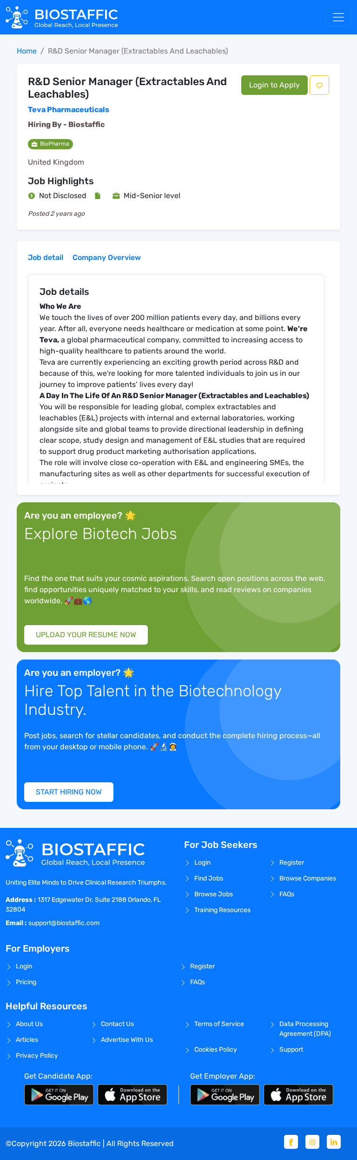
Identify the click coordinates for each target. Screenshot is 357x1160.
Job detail (45, 257)
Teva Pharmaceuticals (68, 109)
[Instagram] (312, 1142)
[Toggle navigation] (338, 17)
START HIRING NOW (69, 791)
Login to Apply (274, 84)
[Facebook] (291, 1142)
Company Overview (107, 257)
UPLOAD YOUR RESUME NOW (86, 634)
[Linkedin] (334, 1142)
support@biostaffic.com (63, 923)
